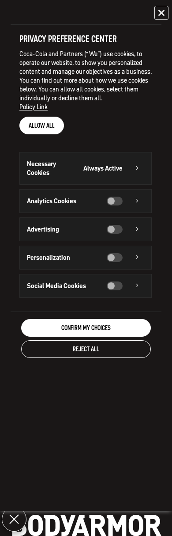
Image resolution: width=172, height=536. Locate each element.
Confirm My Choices (86, 327)
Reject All (86, 349)
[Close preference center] (161, 13)
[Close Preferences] (14, 519)
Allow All (42, 125)
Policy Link (33, 107)
